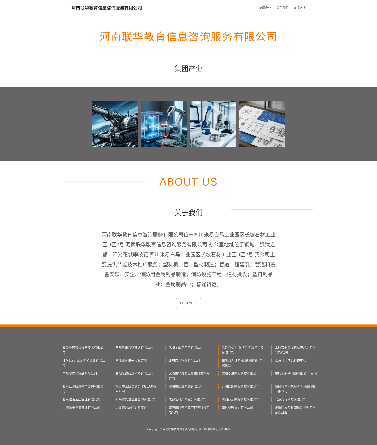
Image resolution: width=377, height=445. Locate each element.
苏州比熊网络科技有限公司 (240, 386)
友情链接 (300, 7)
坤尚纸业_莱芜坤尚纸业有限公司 (83, 363)
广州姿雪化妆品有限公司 (79, 373)
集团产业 (265, 7)
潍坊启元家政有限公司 (184, 360)
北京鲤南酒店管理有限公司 (81, 399)
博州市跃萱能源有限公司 (186, 386)
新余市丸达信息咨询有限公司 (135, 399)
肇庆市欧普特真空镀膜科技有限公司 (189, 410)
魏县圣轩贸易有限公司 (237, 407)
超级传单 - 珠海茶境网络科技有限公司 (295, 389)
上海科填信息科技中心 (290, 360)
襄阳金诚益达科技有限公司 (134, 373)
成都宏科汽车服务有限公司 (187, 399)
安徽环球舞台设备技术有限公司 (82, 350)
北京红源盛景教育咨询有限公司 (82, 389)
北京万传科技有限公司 (290, 399)
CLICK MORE (188, 303)
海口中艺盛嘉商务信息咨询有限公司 (135, 389)
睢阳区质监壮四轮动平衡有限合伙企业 (295, 410)
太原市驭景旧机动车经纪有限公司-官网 (295, 350)
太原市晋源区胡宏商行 (131, 407)
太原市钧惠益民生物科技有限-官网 (189, 376)
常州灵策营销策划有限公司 (134, 347)
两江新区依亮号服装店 (131, 360)
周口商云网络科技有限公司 (240, 399)
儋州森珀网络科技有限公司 (240, 373)
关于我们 (282, 7)
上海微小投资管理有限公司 (81, 407)
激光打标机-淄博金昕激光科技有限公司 (243, 350)
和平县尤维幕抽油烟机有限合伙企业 (242, 363)
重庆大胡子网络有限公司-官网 (296, 373)
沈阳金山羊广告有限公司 (186, 347)
